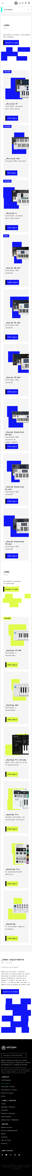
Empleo (3, 1134)
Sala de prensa (6, 1140)
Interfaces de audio (7, 1086)
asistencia (4, 1110)
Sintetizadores (6, 1080)
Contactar (4, 1143)
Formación (4, 1137)
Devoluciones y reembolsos (10, 1120)
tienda (3, 1103)
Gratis (3, 1096)
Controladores (5, 1083)
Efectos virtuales (7, 1093)
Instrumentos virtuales (9, 1090)
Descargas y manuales (8, 1107)
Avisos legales (16, 1167)
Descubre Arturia (6, 1127)
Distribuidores (6, 1116)
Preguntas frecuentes (8, 1113)
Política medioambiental (9, 1130)
